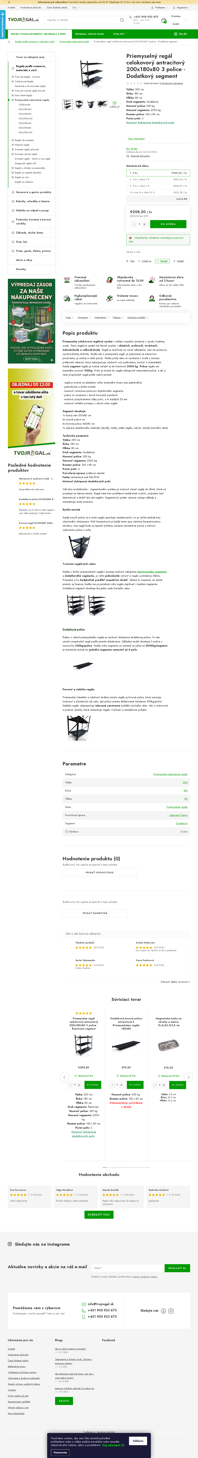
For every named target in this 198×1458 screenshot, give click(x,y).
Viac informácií (136, 138)
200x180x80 (25, 113)
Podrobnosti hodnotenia (171, 83)
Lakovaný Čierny (179, 815)
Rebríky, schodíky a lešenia (33, 201)
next (188, 1077)
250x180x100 (25, 132)
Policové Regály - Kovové (27, 76)
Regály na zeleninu (24, 181)
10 (148, 1167)
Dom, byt (21, 242)
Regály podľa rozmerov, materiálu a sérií (31, 68)
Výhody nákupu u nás (18, 1407)
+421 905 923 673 (145, 16)
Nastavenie (60, 1452)
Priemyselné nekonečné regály (32, 100)
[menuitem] (40, 34)
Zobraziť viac (99, 1214)
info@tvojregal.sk (101, 1304)
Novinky (21, 269)
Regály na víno (22, 177)
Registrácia (182, 7)
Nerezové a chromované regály (30, 86)
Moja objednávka (16, 1413)
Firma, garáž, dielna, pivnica (33, 251)
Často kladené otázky (57, 7)
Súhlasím (138, 1441)
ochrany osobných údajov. (145, 1276)
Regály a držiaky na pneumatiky (30, 168)
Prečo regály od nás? (18, 1395)
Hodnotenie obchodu (31, 7)
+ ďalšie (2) (114, 106)
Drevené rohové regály (26, 154)
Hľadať (122, 20)
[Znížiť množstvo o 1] (134, 224)
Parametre (83, 317)
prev (64, 1077)
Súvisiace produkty (136, 317)
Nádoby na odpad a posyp (32, 210)
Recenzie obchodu (106, 1432)
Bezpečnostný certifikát (19, 1401)
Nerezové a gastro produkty (33, 192)
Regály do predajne (24, 140)
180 (185, 790)
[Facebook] (163, 1311)
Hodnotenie (100, 317)
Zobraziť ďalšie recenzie (174, 982)
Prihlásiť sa (177, 1268)
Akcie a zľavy (24, 260)
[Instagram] (170, 1311)
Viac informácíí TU (113, 1445)
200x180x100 (26, 118)
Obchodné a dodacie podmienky (24, 1378)
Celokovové (24, 104)
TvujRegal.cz (89, 1432)
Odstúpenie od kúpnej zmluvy (22, 1372)
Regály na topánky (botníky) (28, 172)
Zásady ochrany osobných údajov (24, 1384)
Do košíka (168, 224)
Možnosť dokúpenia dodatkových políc (150, 122)
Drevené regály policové (27, 149)
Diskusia (117, 317)
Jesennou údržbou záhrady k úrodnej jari (75, 1388)
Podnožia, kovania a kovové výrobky (33, 221)
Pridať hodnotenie (100, 872)
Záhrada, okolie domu (29, 232)
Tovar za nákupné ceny (30, 57)
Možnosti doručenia (140, 156)
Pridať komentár (95, 913)
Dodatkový (182, 823)
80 (186, 799)
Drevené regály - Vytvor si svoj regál (32, 158)
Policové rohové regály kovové (30, 90)
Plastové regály (22, 144)
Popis (68, 317)
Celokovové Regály (24, 81)
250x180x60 (25, 123)
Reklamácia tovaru (17, 1366)
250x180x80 (25, 127)
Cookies (12, 1390)
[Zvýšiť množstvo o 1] (144, 224)
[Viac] (180, 34)
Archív (64, 1401)
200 (185, 782)
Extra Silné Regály (23, 95)
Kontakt (11, 7)
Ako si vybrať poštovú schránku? (70, 1348)
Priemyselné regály (177, 807)
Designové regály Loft (25, 163)
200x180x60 (25, 109)
